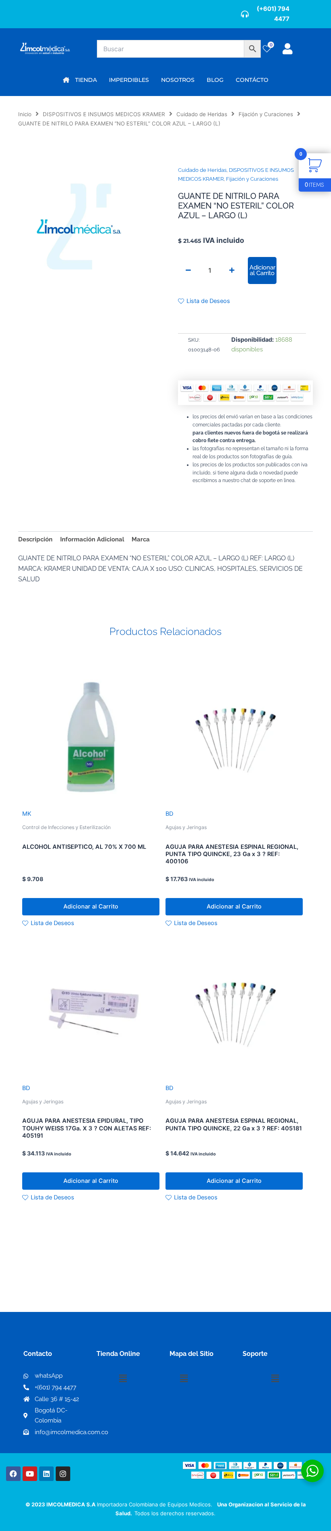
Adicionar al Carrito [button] (90, 906)
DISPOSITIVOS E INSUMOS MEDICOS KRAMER (104, 114)
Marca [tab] (141, 539)
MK (26, 813)
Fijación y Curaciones (266, 114)
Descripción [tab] (35, 539)
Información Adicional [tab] (92, 539)
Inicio (24, 114)
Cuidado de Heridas (201, 114)
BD (169, 813)
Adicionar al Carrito (262, 270)
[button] (123, 1378)
